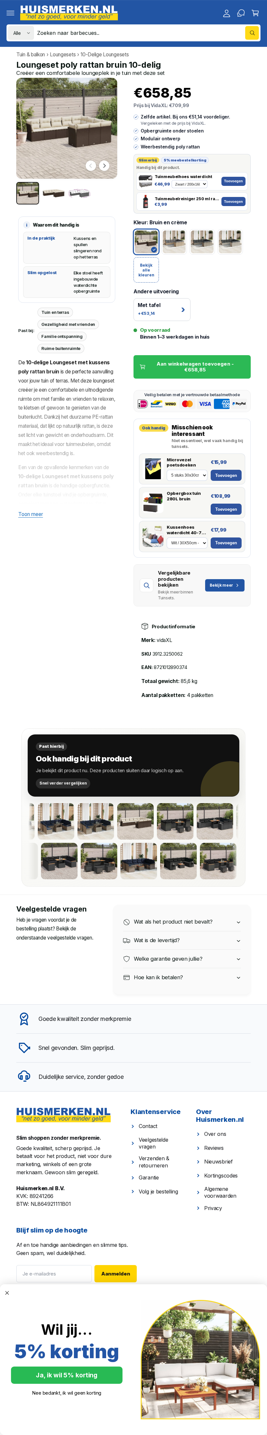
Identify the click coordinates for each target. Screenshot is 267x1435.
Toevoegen (233, 181)
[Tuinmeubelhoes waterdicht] (145, 181)
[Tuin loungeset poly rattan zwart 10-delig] (38, 861)
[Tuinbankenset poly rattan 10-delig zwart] (118, 861)
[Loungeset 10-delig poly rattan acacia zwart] (199, 821)
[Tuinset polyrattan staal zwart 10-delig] (159, 821)
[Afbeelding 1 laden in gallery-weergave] (27, 193)
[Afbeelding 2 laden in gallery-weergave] (53, 193)
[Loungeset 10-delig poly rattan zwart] (197, 861)
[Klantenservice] (241, 13)
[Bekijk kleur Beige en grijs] (174, 242)
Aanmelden (115, 1274)
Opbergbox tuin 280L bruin (184, 496)
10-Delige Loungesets (104, 54)
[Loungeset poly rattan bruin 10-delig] (119, 821)
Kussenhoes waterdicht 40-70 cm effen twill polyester (185, 530)
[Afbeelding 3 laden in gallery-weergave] (79, 193)
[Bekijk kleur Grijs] (202, 242)
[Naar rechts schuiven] (104, 165)
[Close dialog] (7, 1293)
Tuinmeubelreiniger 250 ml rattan (187, 199)
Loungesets (63, 54)
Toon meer (30, 514)
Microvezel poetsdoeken (181, 462)
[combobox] (147, 32)
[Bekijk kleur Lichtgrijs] (230, 242)
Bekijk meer (221, 585)
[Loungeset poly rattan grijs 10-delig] (80, 821)
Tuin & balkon (30, 54)
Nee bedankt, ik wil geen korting (66, 1393)
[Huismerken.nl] (63, 1115)
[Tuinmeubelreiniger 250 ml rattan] (145, 201)
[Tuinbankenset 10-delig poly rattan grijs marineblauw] (157, 861)
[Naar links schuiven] (91, 165)
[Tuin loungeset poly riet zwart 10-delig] (237, 861)
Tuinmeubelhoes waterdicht (183, 176)
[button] (10, 13)
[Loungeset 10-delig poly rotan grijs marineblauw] (40, 821)
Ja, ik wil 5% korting (66, 1375)
